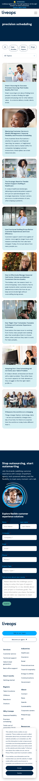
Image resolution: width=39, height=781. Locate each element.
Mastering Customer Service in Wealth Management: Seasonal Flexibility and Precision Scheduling (18, 133)
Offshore (6, 695)
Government (25, 682)
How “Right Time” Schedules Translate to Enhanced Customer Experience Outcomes (19, 325)
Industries (25, 648)
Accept (19, 768)
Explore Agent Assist (19, 7)
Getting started (9, 680)
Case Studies (13, 48)
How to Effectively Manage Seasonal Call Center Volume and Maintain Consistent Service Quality (18, 277)
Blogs (33, 47)
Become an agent (18, 639)
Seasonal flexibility (10, 715)
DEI (22, 719)
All (5, 47)
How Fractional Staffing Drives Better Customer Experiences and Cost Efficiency (19, 231)
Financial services (27, 665)
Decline (19, 773)
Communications (27, 678)
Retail (23, 661)
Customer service (9, 654)
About (23, 689)
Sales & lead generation (7, 663)
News (23, 698)
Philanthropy (25, 715)
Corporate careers (27, 711)
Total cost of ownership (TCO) (9, 726)
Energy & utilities (27, 674)
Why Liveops (8, 711)
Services (7, 649)
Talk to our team (19, 633)
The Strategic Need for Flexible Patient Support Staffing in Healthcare (16, 184)
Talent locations (9, 691)
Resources (25, 726)
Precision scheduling (7, 720)
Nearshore (7, 699)
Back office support (10, 668)
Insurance (24, 657)
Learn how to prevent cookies (23, 752)
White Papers (23, 48)
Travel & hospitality (28, 670)
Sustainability (26, 706)
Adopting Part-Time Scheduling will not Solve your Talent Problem (18, 370)
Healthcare (25, 653)
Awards (23, 702)
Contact (24, 694)
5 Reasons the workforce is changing (19, 412)
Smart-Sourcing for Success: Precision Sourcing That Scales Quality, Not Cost (16, 88)
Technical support (9, 658)
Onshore (6, 704)
